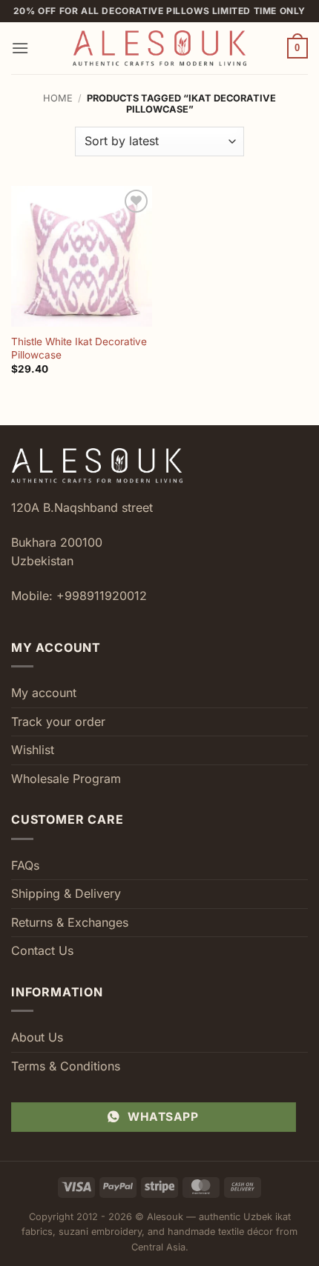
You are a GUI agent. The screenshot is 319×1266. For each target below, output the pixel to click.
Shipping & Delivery (66, 893)
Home (58, 98)
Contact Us (42, 950)
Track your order (58, 721)
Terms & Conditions (65, 1066)
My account (43, 692)
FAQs (25, 865)
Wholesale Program (66, 778)
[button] (20, 48)
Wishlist (32, 749)
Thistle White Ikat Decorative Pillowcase (79, 348)
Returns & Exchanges (69, 922)
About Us (37, 1037)
